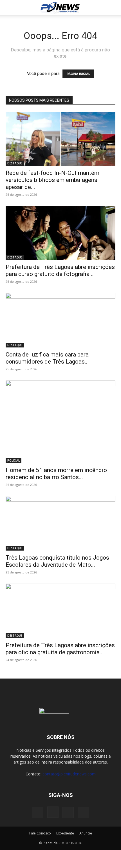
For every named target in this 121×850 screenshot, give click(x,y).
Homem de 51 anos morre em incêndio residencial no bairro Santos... (56, 474)
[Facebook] (37, 812)
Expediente (65, 833)
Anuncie (85, 833)
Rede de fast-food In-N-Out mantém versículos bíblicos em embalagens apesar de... (52, 179)
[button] (10, 7)
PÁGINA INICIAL (78, 74)
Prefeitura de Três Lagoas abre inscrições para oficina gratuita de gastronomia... (60, 649)
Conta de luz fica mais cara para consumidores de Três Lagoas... (47, 358)
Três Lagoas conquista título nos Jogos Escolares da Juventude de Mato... (57, 561)
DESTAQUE (14, 163)
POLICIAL (13, 460)
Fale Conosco (40, 833)
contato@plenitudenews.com (69, 774)
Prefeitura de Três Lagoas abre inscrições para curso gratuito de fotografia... (60, 270)
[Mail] (68, 812)
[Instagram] (53, 812)
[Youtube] (83, 812)
